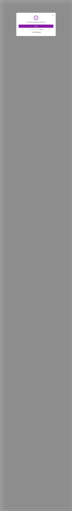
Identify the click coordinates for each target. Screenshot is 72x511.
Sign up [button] (41, 29)
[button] (53, 15)
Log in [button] (36, 26)
